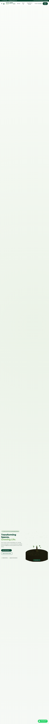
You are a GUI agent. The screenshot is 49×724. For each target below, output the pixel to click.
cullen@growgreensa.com (13, 0)
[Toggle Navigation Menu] (1, 3)
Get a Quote (45, 4)
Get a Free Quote (5, 550)
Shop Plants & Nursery (29, 4)
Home (14, 3)
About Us (23, 4)
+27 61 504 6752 (4, 0)
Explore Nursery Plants (7, 553)
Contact (36, 3)
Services (18, 3)
